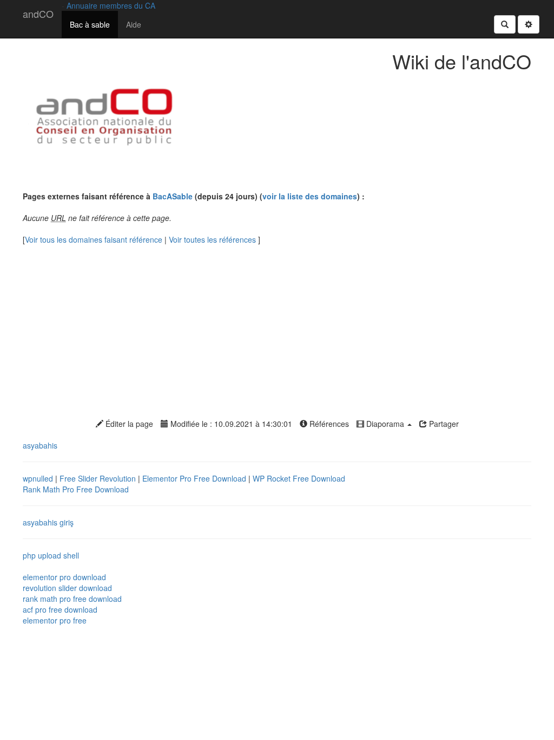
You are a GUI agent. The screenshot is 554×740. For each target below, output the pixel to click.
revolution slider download (67, 587)
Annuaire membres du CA (111, 5)
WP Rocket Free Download (299, 478)
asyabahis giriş (48, 522)
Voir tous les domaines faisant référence (94, 239)
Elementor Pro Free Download (195, 478)
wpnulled (39, 478)
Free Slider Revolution (99, 478)
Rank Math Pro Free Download (76, 489)
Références (328, 423)
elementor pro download (64, 577)
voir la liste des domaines (309, 196)
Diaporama (385, 423)
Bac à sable (90, 24)
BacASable (173, 196)
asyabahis (40, 445)
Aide (133, 24)
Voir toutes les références (213, 239)
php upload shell (51, 555)
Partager (443, 423)
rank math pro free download (72, 598)
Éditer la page (128, 423)
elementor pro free (55, 620)
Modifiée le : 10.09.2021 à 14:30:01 (230, 423)
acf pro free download (60, 609)
